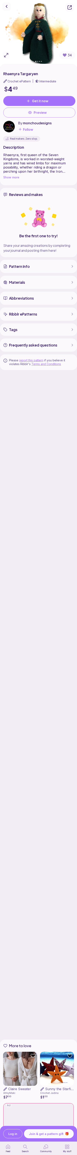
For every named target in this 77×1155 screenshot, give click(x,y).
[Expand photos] (6, 55)
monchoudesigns (37, 123)
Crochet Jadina (49, 1092)
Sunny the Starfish (60, 1089)
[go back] (6, 6)
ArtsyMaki (9, 1092)
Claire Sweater (19, 1089)
